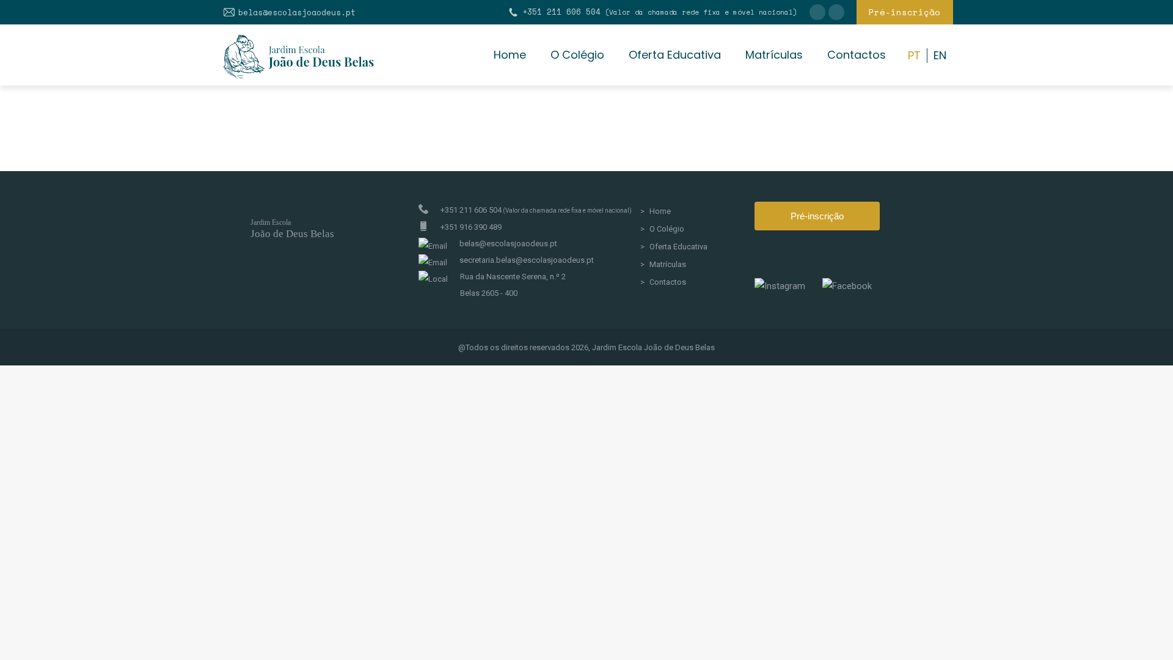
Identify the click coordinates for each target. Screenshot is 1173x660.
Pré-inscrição (817, 216)
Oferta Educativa (678, 246)
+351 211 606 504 (659, 12)
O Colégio (666, 228)
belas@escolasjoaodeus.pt (297, 12)
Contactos (667, 282)
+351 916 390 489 (471, 227)
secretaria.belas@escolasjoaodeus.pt (526, 260)
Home (660, 211)
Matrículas (667, 264)
